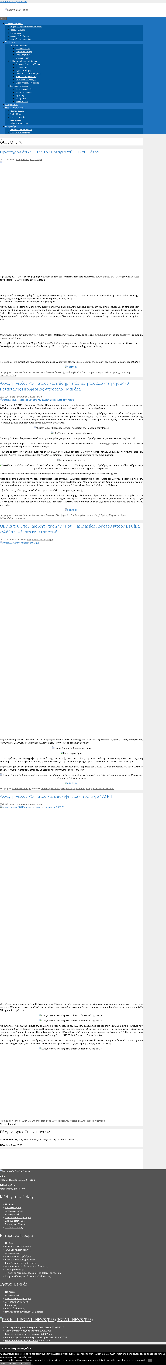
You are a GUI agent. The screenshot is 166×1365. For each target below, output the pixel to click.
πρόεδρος (106, 372)
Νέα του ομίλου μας (22, 372)
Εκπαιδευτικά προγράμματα (27, 83)
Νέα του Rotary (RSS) (19, 123)
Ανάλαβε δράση (22, 58)
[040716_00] (71, 510)
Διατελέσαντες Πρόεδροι (20, 39)
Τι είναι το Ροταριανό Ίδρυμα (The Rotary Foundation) (33, 1272)
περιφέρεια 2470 (94, 788)
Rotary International (24, 92)
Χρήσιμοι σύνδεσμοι (19, 86)
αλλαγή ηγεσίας (62, 515)
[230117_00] (71, 367)
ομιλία (54, 788)
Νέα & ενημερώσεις (15, 107)
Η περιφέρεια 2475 (24, 89)
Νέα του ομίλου (17, 111)
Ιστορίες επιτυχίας (18, 117)
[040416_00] (71, 783)
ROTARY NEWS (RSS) (75, 1319)
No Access (10, 1204)
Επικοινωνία (15, 33)
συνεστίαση (10, 375)
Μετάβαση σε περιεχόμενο (13, 1)
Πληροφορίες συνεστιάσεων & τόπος (26, 26)
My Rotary (20, 95)
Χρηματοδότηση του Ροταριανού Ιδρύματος (28, 1276)
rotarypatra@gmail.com (12, 1188)
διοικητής (60, 372)
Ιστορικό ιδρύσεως (18, 30)
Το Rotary (10, 42)
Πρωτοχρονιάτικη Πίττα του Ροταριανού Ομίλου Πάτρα (49, 152)
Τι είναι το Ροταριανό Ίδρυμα (28, 64)
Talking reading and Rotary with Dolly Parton (28, 1327)
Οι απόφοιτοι (21, 67)
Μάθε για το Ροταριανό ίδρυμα (23, 61)
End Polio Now (22, 101)
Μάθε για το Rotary (18, 45)
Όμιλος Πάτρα (81, 372)
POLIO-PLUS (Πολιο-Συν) (26, 76)
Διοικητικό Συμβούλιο (19, 36)
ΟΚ (150, 1360)
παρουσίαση (95, 372)
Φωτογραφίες (16, 120)
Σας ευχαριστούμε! (15, 1220)
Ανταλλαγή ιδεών (23, 55)
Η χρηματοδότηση (23, 70)
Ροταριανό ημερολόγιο (20, 132)
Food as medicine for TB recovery (22, 1333)
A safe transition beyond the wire (22, 1330)
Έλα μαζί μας (11, 104)
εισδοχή (69, 372)
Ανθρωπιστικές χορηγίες (26, 79)
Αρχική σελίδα (12, 1214)
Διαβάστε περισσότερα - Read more (15, 1363)
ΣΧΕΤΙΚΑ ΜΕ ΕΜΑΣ (14, 23)
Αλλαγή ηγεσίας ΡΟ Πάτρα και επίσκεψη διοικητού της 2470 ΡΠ (56, 796)
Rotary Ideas (21, 98)
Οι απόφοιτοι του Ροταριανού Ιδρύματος (26, 1266)
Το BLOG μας (16, 114)
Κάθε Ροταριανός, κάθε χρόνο (28, 73)
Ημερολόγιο (11, 126)
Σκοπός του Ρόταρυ (24, 51)
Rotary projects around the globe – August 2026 (29, 1337)
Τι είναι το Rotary (23, 48)
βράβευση (76, 515)
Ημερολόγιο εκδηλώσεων (21, 129)
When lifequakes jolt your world (21, 1340)
